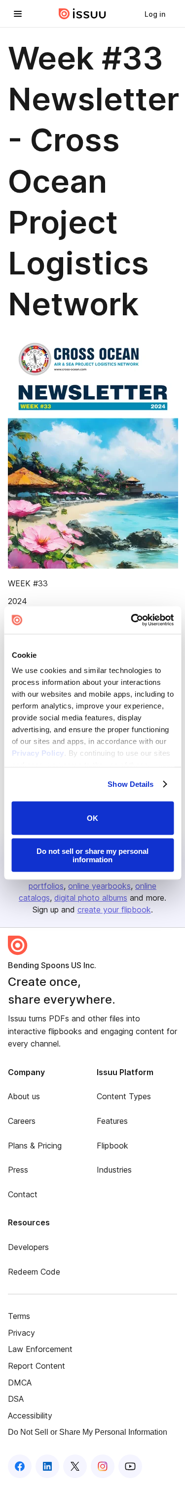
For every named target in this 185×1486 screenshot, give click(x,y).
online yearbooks (99, 886)
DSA (16, 1399)
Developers (28, 1247)
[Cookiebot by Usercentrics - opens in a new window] (132, 620)
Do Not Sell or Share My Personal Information (87, 1432)
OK (92, 818)
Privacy (21, 1333)
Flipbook (112, 1145)
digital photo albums (90, 898)
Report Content (36, 1366)
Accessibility (30, 1415)
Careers (22, 1121)
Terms (19, 1316)
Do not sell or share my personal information (92, 855)
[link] (155, 14)
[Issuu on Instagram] (102, 1466)
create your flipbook (114, 909)
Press (18, 1170)
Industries (114, 1170)
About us (24, 1096)
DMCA (20, 1382)
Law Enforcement (40, 1349)
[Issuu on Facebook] (20, 1466)
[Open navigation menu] (18, 14)
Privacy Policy (37, 753)
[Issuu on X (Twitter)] (75, 1466)
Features (112, 1121)
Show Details (130, 784)
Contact (22, 1194)
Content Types (124, 1096)
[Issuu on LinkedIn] (47, 1466)
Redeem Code (34, 1272)
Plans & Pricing (35, 1145)
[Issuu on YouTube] (130, 1466)
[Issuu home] (82, 13)
